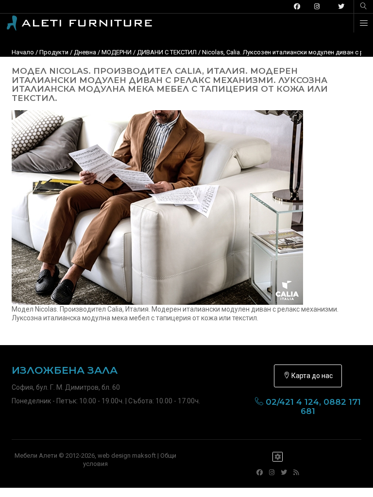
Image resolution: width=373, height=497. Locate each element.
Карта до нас (311, 376)
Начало (23, 52)
